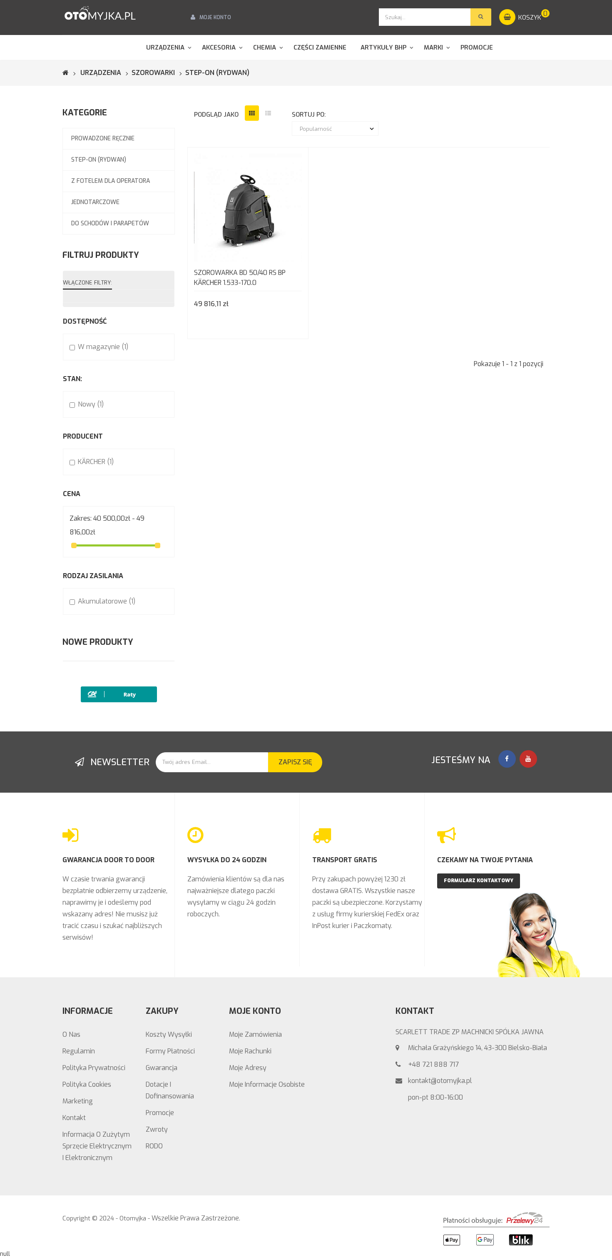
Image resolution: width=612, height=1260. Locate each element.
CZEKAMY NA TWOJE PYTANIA (485, 860)
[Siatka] (252, 113)
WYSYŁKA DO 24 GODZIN (226, 860)
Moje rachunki (250, 1051)
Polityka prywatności (93, 1067)
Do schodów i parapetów (110, 223)
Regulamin (78, 1051)
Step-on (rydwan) (98, 160)
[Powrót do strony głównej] (70, 73)
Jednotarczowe (95, 202)
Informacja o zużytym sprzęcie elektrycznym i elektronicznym (97, 1146)
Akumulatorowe (106, 601)
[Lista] (268, 113)
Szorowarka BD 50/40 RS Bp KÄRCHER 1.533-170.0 (240, 277)
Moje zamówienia (255, 1034)
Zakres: (81, 518)
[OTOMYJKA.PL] (99, 13)
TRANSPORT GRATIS (344, 860)
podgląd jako (216, 114)
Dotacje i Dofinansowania (170, 1090)
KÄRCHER (96, 461)
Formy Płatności (170, 1051)
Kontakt (74, 1117)
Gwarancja (161, 1067)
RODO (154, 1146)
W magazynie (103, 346)
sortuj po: (309, 114)
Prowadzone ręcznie (102, 138)
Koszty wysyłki (169, 1034)
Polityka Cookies (86, 1084)
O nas (71, 1034)
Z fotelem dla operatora (110, 181)
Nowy (91, 404)
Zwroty (157, 1129)
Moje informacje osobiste (267, 1084)
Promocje (160, 1112)
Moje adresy (247, 1067)
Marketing (77, 1101)
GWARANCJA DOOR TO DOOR (108, 860)
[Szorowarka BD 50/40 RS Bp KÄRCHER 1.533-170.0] (248, 207)
